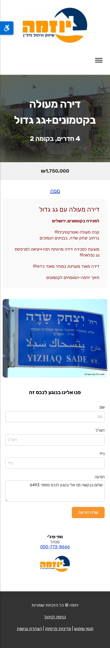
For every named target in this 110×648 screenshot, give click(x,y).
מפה (55, 191)
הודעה (100, 477)
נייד (102, 453)
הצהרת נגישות (29, 628)
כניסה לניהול (55, 616)
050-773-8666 (55, 546)
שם (102, 407)
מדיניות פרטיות (58, 628)
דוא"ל (100, 430)
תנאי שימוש (83, 628)
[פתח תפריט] (99, 60)
